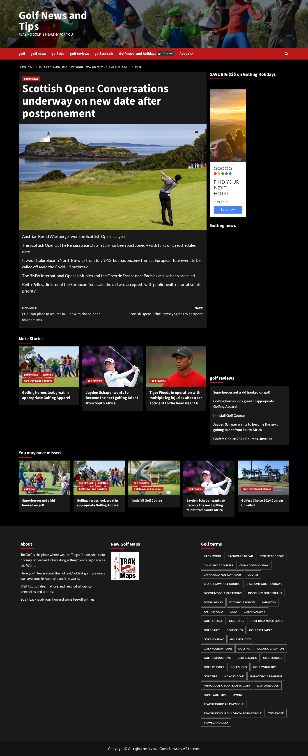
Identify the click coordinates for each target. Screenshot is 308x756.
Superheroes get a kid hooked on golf (241, 392)
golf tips (57, 53)
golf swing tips (264, 667)
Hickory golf (234, 676)
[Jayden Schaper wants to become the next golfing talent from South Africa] (112, 366)
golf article (213, 620)
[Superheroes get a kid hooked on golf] (44, 478)
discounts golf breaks (265, 593)
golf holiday (214, 639)
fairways (269, 602)
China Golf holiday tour (222, 574)
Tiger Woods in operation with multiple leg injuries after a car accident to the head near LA (175, 398)
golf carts (212, 630)
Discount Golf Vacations (222, 593)
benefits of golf (272, 556)
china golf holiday (254, 565)
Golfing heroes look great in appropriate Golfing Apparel (46, 395)
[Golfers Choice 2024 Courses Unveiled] (263, 478)
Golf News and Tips (53, 21)
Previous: (61, 314)
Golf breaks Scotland (267, 620)
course (253, 574)
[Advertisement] (228, 301)
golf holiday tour (218, 648)
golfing (244, 648)
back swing (212, 556)
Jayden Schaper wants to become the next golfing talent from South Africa (112, 398)
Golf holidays (240, 639)
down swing (213, 602)
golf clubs (235, 630)
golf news (38, 53)
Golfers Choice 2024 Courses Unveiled (242, 439)
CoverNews (168, 748)
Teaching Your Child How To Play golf (233, 713)
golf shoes (238, 667)
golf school (272, 657)
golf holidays (141, 483)
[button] (286, 54)
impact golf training (266, 676)
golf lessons (247, 657)
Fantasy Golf (213, 611)
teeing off (276, 713)
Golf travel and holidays (146, 53)
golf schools (103, 53)
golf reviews (79, 53)
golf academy (254, 611)
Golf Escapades (260, 630)
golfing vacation (270, 648)
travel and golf (216, 722)
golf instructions (217, 657)
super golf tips (215, 694)
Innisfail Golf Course (229, 415)
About (184, 53)
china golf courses (218, 565)
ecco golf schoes (242, 602)
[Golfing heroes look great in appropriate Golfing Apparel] (49, 366)
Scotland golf (268, 685)
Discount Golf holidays (264, 583)
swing (237, 694)
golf (22, 53)
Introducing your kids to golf (227, 685)
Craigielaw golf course (222, 583)
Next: (166, 311)
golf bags (236, 620)
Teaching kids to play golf (224, 704)
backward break (240, 556)
